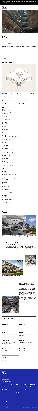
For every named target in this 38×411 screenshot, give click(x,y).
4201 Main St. (12, 246)
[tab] (4, 93)
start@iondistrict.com (6, 381)
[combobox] (20, 58)
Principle (28, 407)
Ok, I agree (4, 3)
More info (9, 3)
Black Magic (34, 407)
